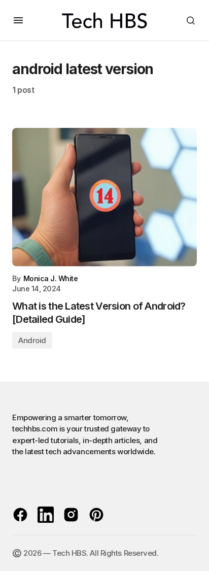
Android (32, 340)
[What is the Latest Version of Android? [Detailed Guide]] (104, 197)
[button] (18, 20)
